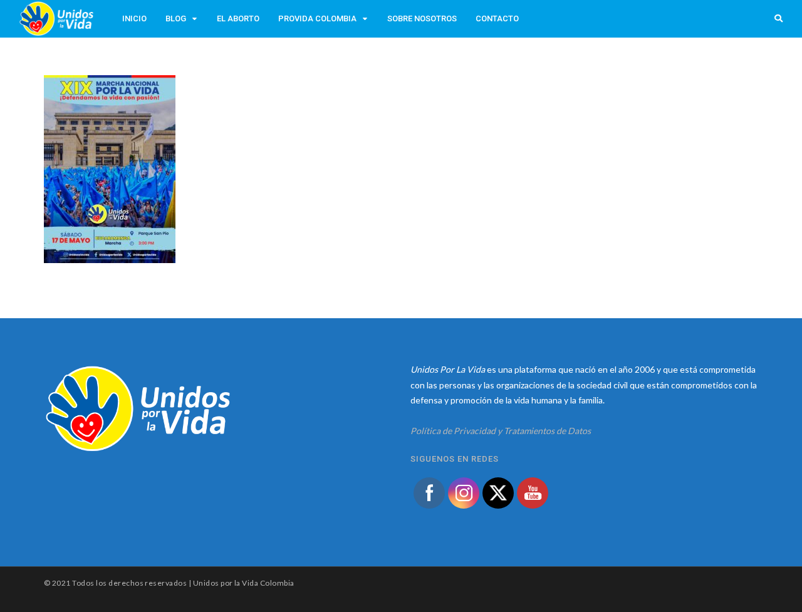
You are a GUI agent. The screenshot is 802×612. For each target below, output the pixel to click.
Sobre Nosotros (422, 18)
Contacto (497, 18)
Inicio (134, 18)
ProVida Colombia (317, 18)
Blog (175, 18)
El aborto (238, 18)
